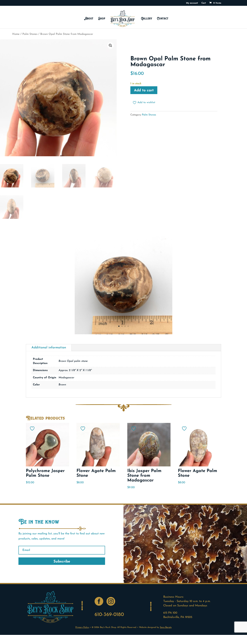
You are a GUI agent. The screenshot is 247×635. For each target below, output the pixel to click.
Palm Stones (29, 34)
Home (16, 34)
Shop (101, 18)
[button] (110, 45)
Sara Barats (166, 627)
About (88, 18)
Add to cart (144, 90)
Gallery (146, 18)
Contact (162, 18)
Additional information (48, 347)
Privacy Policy (82, 627)
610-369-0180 (109, 614)
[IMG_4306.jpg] (123, 333)
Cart (203, 3)
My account (192, 3)
